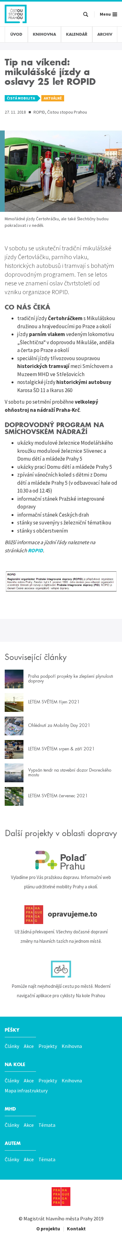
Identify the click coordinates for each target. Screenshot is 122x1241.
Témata (46, 1125)
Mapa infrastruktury (26, 1090)
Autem (13, 1143)
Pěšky (12, 1030)
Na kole (15, 1064)
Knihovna (72, 1046)
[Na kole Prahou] (61, 969)
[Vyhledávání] (85, 14)
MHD (10, 1109)
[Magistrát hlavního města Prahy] (61, 1196)
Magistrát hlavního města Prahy (58, 1218)
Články (12, 1046)
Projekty (47, 1046)
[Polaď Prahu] (61, 860)
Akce (29, 1046)
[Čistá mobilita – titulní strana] (15, 13)
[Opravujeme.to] (61, 914)
